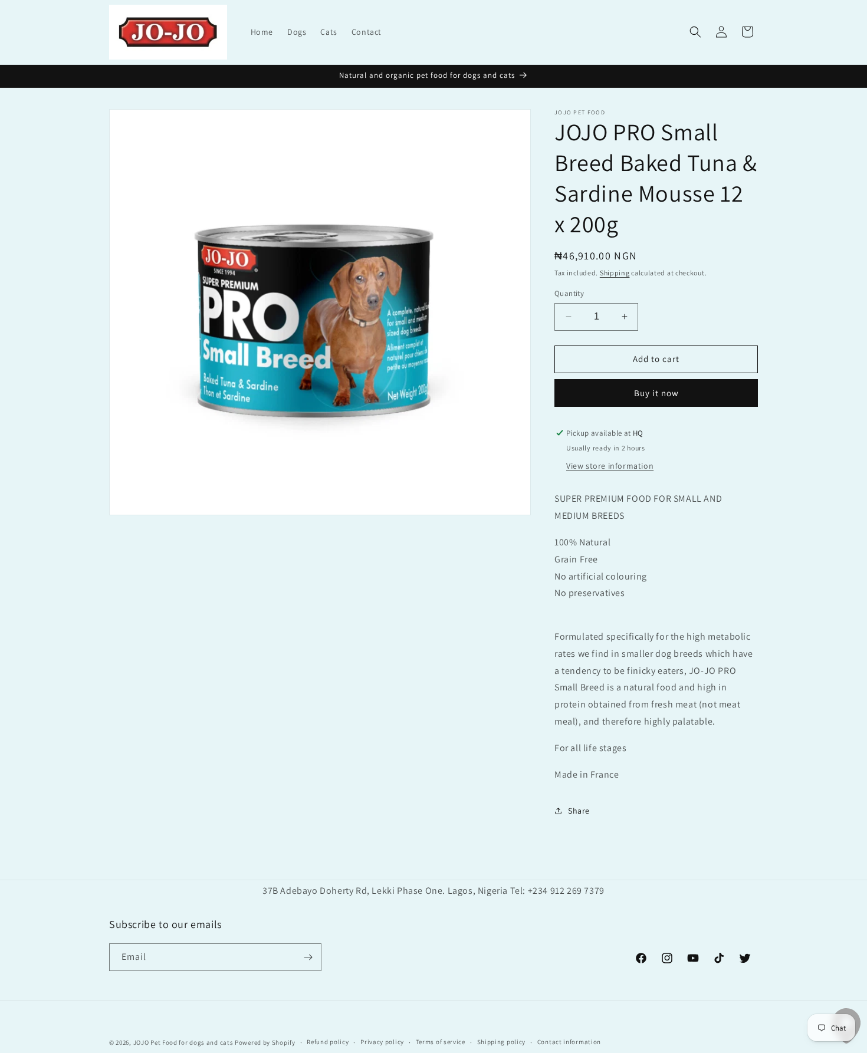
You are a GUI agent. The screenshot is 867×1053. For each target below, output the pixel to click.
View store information (609, 465)
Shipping (615, 272)
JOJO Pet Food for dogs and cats (183, 1042)
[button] (695, 32)
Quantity (569, 293)
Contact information (569, 1042)
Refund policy (328, 1042)
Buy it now (656, 393)
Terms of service (440, 1042)
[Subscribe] (308, 957)
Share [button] (579, 810)
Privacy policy (382, 1042)
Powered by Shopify (265, 1042)
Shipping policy (501, 1042)
